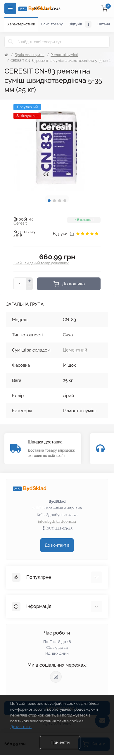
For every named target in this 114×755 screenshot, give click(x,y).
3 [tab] (59, 200)
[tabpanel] (57, 147)
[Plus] (29, 280)
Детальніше (21, 727)
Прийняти (60, 742)
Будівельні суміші (29, 55)
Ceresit (20, 223)
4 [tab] (64, 200)
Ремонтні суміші (64, 55)
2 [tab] (54, 200)
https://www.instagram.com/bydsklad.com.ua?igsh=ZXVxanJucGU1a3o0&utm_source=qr (56, 677)
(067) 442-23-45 (59, 528)
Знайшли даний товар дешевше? (41, 263)
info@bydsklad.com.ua (57, 522)
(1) (72, 234)
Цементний (75, 350)
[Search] (10, 42)
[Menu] (10, 8)
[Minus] (29, 287)
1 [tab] (49, 200)
